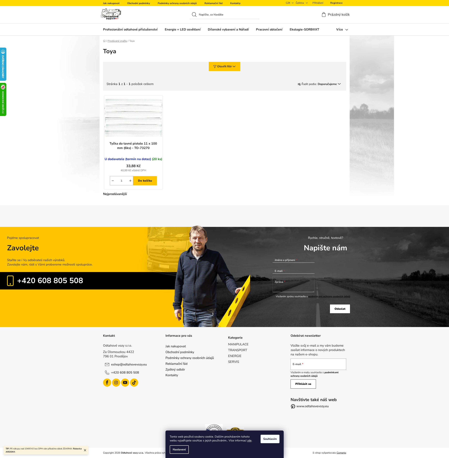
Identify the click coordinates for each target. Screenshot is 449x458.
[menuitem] (130, 29)
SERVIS (233, 362)
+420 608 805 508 (50, 281)
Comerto (341, 452)
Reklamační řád (213, 3)
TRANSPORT (237, 350)
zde (249, 440)
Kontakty (235, 3)
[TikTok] (134, 382)
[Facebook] (107, 382)
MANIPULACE (238, 344)
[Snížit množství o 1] (112, 180)
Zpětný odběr (175, 369)
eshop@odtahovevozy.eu (129, 364)
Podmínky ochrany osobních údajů (177, 3)
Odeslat (340, 309)
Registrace (336, 3)
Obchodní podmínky (138, 3)
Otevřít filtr (224, 66)
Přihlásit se (303, 384)
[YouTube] (125, 382)
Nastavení (179, 449)
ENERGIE (235, 356)
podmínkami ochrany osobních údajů (329, 296)
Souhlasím (270, 439)
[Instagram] (116, 382)
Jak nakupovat (111, 3)
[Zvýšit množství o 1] (130, 180)
